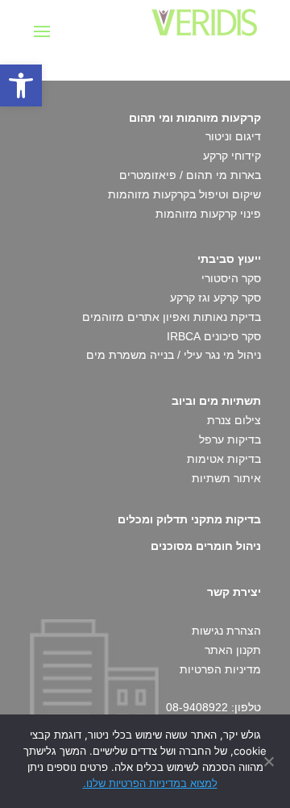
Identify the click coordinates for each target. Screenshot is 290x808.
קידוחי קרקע (232, 155)
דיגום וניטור (233, 136)
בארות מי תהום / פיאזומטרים (190, 175)
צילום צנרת (234, 420)
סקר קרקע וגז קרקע (215, 297)
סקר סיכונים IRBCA (214, 336)
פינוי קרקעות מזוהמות (208, 213)
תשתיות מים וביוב (216, 400)
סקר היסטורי (231, 278)
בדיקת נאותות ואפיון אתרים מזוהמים (171, 316)
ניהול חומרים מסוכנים (206, 545)
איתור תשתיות (226, 478)
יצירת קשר (234, 591)
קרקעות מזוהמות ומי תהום (195, 117)
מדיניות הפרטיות (220, 669)
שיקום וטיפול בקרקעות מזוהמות (184, 194)
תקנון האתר (233, 649)
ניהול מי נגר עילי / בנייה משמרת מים (173, 354)
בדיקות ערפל (230, 439)
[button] (21, 85)
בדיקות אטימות (224, 458)
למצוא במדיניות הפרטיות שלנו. (150, 783)
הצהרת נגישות (226, 630)
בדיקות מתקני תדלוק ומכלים (189, 519)
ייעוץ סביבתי (229, 258)
